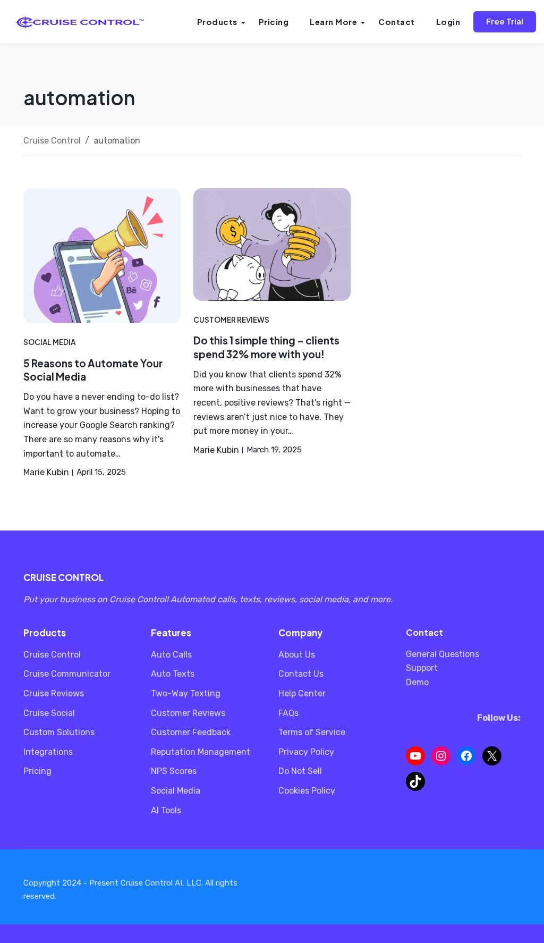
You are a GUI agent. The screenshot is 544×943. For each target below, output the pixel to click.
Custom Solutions (59, 732)
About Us (296, 655)
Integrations (48, 752)
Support (422, 668)
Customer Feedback (191, 732)
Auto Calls (171, 655)
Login (448, 21)
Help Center (302, 693)
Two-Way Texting (185, 693)
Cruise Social (49, 713)
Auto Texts (172, 674)
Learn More (333, 21)
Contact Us (301, 674)
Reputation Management (200, 752)
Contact (396, 21)
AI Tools (166, 810)
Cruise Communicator (66, 674)
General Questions (442, 654)
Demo (417, 682)
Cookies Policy (306, 791)
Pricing (274, 21)
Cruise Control (52, 655)
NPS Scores (174, 771)
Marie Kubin (46, 472)
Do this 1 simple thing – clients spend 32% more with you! (266, 347)
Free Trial (504, 21)
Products (217, 21)
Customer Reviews (231, 319)
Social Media (49, 342)
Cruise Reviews (53, 693)
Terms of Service (311, 732)
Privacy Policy (306, 752)
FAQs (288, 713)
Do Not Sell (300, 771)
